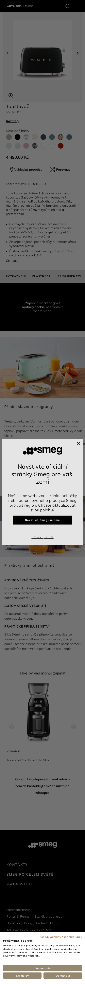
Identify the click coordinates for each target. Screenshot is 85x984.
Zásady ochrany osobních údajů (61, 937)
